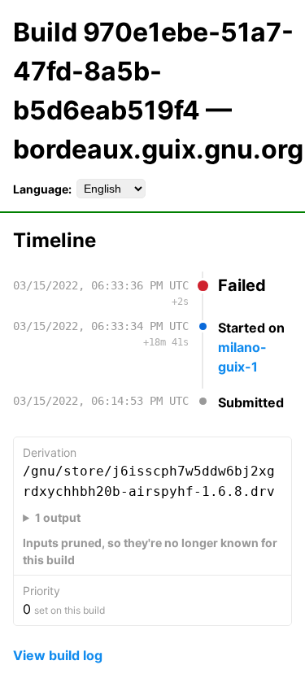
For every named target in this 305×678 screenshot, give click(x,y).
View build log (57, 655)
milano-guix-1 (242, 357)
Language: (42, 189)
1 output (58, 517)
